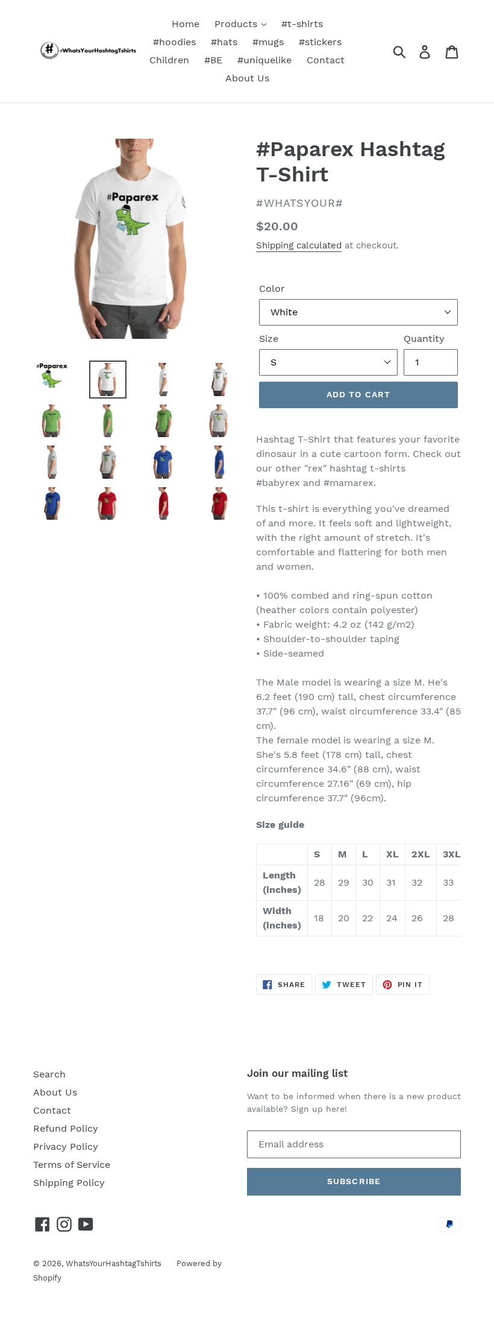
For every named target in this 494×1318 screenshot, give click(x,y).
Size (268, 338)
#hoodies (174, 42)
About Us (247, 78)
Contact (326, 60)
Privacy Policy (65, 1146)
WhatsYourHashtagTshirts (113, 1263)
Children (169, 60)
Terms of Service (71, 1164)
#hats (224, 42)
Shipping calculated (299, 245)
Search (49, 1074)
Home (185, 24)
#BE (213, 60)
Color (272, 288)
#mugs (268, 42)
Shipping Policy (69, 1182)
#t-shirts (302, 24)
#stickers (320, 42)
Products (237, 24)
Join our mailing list (297, 1073)
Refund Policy (65, 1128)
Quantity (424, 338)
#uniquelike (264, 60)
